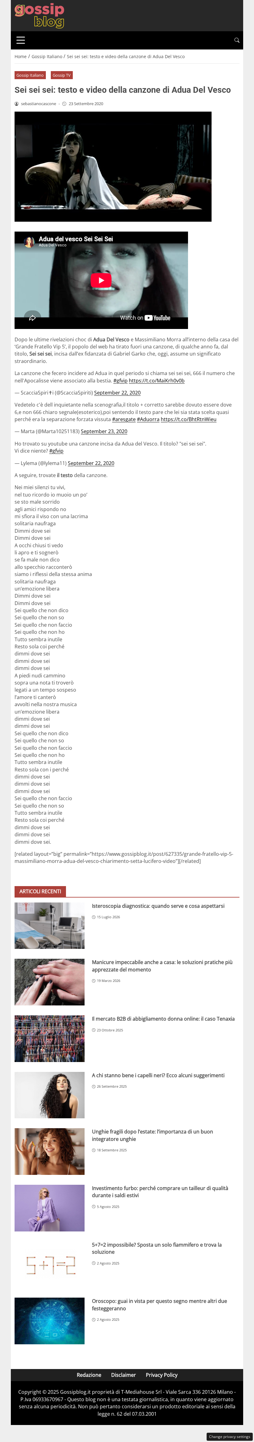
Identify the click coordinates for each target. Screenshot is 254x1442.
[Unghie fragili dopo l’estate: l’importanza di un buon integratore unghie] (50, 1151)
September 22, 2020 (117, 392)
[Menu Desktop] (21, 40)
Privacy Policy (161, 1375)
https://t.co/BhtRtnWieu (189, 419)
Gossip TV (62, 75)
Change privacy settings (229, 1436)
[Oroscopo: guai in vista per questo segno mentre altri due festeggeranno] (50, 1321)
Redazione (89, 1375)
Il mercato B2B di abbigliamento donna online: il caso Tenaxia (163, 1018)
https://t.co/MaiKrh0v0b (157, 380)
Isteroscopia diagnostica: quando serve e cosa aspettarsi (158, 905)
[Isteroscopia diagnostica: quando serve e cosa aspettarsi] (50, 925)
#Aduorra (148, 419)
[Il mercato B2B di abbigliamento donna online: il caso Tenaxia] (50, 1038)
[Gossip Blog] (39, 15)
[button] (236, 40)
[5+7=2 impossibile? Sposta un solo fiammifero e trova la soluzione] (50, 1264)
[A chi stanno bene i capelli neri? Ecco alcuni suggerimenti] (50, 1095)
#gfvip (120, 380)
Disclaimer (123, 1375)
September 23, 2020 (104, 431)
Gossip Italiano (30, 75)
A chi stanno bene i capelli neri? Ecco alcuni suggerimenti (158, 1075)
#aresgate (124, 419)
